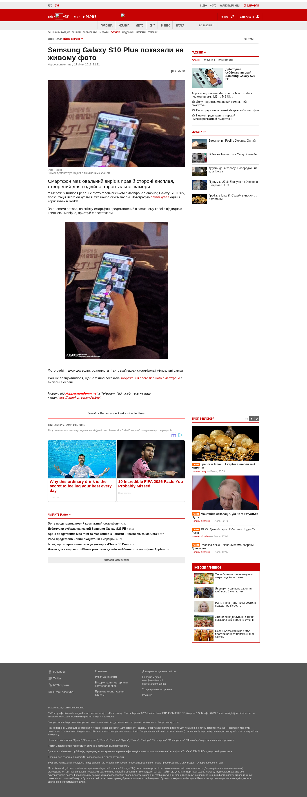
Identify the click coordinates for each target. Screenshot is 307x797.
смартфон (71, 424)
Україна (124, 25)
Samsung (59, 424)
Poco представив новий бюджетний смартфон (85, 539)
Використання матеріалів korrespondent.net (111, 684)
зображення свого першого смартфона (150, 378)
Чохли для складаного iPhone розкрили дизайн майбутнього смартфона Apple (108, 549)
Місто (139, 25)
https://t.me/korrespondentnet (79, 397)
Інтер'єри (141, 32)
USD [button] (76, 16)
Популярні (209, 60)
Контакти (101, 671)
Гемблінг (152, 32)
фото (82, 424)
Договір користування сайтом (159, 671)
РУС (50, 5)
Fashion (76, 32)
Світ (152, 25)
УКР (57, 5)
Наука (180, 25)
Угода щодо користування (157, 689)
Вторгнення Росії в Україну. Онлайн (233, 140)
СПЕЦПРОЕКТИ (251, 5)
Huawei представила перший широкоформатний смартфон (213, 117)
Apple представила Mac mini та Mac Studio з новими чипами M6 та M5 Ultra (106, 534)
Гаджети (115, 32)
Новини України (201, 521)
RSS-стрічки (61, 685)
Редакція (147, 695)
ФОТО (213, 5)
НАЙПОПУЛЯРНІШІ (230, 5)
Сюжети (197, 131)
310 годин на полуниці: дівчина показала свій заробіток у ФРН (234, 618)
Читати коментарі (116, 560)
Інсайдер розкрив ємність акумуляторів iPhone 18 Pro (91, 544)
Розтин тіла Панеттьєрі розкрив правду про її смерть (235, 604)
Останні (196, 60)
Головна (106, 25)
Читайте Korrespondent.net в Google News (116, 413)
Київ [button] (50, 16)
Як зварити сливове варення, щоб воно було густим (233, 590)
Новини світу (199, 471)
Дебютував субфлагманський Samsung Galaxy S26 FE (91, 528)
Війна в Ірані (71, 39)
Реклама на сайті (106, 677)
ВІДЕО (203, 5)
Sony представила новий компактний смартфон (87, 523)
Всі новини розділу (59, 32)
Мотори (104, 32)
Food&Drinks (90, 32)
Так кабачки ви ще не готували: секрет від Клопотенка (234, 576)
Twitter (57, 678)
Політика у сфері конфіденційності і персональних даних (154, 680)
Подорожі (127, 32)
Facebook (59, 671)
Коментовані (225, 60)
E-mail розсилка (63, 692)
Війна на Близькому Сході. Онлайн (233, 154)
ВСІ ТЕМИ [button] (249, 39)
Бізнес (165, 25)
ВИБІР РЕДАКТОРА (203, 418)
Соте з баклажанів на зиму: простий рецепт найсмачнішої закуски (234, 634)
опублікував (160, 197)
